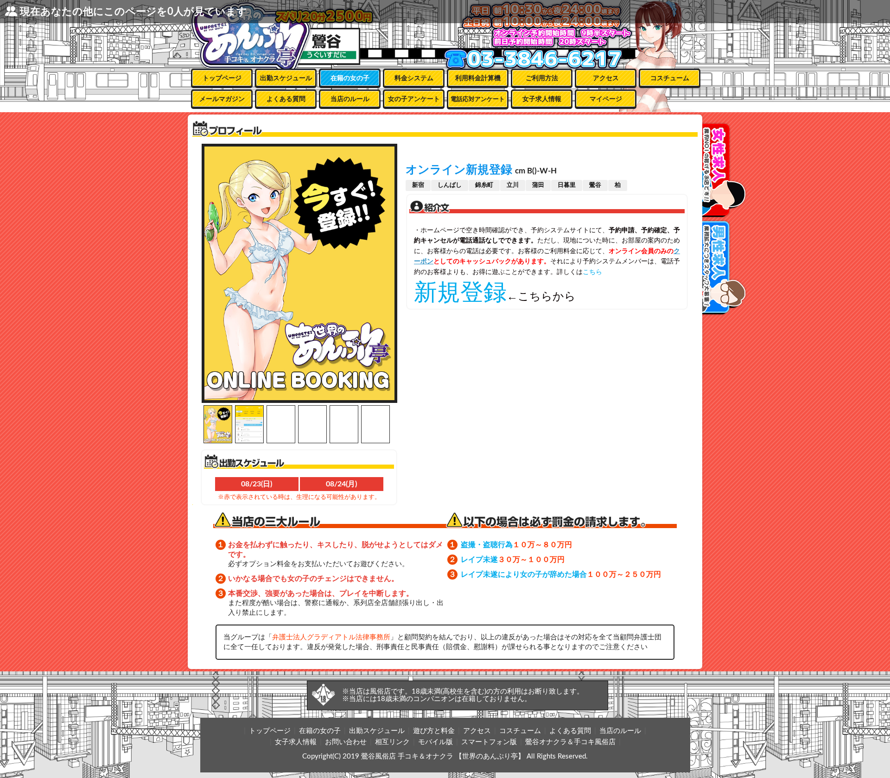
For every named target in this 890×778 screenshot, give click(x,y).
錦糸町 (484, 185)
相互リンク (392, 742)
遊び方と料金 (434, 730)
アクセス (606, 78)
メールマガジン (222, 99)
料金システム (413, 78)
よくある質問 (286, 99)
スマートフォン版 (489, 742)
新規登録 (460, 292)
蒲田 (538, 185)
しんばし (450, 185)
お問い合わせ (346, 742)
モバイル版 (435, 742)
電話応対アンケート (478, 99)
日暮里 (567, 185)
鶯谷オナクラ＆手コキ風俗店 (570, 742)
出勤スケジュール (286, 78)
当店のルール (350, 99)
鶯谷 (595, 185)
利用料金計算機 (478, 78)
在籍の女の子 (350, 78)
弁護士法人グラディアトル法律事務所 (331, 637)
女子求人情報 (541, 99)
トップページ (222, 78)
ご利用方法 (542, 78)
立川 (513, 185)
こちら (592, 271)
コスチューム (669, 78)
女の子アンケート (414, 99)
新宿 (418, 185)
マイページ (606, 99)
